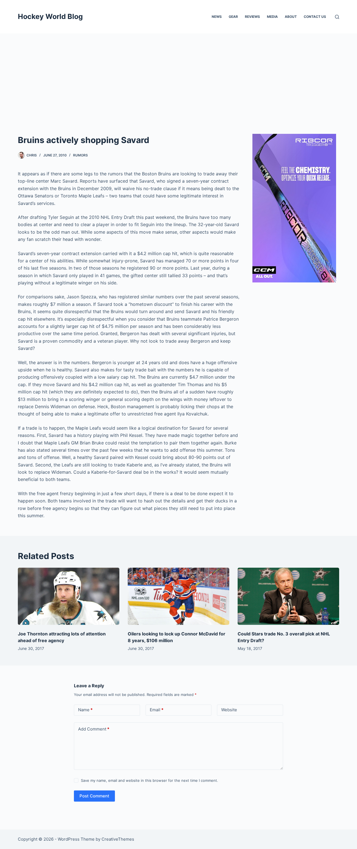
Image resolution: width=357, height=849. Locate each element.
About (291, 16)
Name (85, 709)
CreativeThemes (118, 839)
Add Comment (93, 729)
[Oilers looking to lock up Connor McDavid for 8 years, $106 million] (178, 596)
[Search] (337, 17)
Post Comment (94, 796)
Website (229, 709)
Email (156, 709)
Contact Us (315, 16)
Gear (233, 16)
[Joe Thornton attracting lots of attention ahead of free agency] (68, 596)
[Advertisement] (178, 75)
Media (272, 16)
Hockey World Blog (50, 16)
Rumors (80, 155)
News (217, 16)
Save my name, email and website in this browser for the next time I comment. (149, 780)
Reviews (252, 16)
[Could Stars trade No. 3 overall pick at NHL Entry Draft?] (288, 596)
